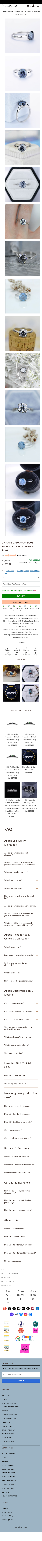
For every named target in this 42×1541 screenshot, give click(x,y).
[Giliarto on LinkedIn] (33, 1299)
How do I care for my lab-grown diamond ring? (21, 1192)
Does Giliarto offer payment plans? (21, 1244)
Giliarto (17, 1527)
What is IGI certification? (21, 888)
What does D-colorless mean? (21, 872)
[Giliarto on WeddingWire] (9, 1310)
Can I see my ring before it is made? (21, 1011)
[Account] (33, 6)
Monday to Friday (7, 1516)
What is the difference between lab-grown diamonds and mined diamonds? (21, 863)
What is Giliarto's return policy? (21, 1156)
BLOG (4, 1457)
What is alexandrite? (21, 947)
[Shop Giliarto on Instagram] (26, 1316)
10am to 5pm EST (7, 1520)
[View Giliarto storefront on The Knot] (21, 1333)
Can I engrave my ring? (21, 1053)
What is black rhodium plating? (21, 1044)
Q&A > (3, 1269)
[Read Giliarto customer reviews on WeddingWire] (35, 1326)
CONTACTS (5, 1492)
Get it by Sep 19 (34, 561)
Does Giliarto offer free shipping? (21, 1114)
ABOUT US (5, 1395)
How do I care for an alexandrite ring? (21, 1210)
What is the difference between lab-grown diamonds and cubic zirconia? (21, 924)
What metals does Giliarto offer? (21, 1036)
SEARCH (4, 1399)
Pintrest (26, 650)
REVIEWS (5, 1461)
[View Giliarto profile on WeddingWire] (6, 1326)
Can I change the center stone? (21, 1019)
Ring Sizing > (6, 1277)
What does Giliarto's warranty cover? (21, 1164)
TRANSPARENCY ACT (8, 1430)
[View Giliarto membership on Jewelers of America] (21, 1326)
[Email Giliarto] (8, 1302)
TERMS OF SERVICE (8, 1434)
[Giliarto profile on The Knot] (6, 1350)
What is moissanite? (21, 972)
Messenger (7, 655)
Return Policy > (7, 1281)
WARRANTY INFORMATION (10, 1407)
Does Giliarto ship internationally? (21, 1122)
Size (3, 571)
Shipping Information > (10, 1273)
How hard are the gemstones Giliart (21, 980)
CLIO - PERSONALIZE (8, 1465)
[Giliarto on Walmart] (37, 1310)
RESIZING (5, 1411)
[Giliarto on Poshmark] (32, 1310)
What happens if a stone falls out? (21, 1172)
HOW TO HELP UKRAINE (9, 1496)
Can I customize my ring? (21, 1003)
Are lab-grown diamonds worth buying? (21, 905)
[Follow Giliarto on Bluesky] (21, 1316)
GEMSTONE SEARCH (8, 1488)
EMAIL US (5, 1508)
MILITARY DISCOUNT (8, 1473)
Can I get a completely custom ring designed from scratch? (21, 1028)
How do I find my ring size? (21, 1075)
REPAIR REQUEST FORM (9, 1414)
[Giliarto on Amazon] (28, 1310)
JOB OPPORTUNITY (8, 1441)
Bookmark (26, 655)
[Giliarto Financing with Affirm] (16, 1316)
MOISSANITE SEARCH (9, 1480)
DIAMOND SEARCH (8, 1484)
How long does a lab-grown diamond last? (21, 897)
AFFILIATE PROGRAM (8, 1454)
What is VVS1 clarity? (21, 880)
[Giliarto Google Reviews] (19, 1310)
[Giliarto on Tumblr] (20, 1299)
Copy (35, 655)
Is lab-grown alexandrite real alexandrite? (21, 964)
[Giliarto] (9, 6)
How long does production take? (21, 1105)
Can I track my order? (21, 1130)
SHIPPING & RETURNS (9, 1403)
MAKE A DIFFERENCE (8, 1477)
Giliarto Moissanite (27, 618)
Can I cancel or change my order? (21, 1138)
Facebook (17, 650)
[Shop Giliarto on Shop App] (12, 1316)
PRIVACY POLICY (7, 1426)
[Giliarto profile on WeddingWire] (6, 1340)
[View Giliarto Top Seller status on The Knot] (35, 1333)
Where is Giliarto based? (21, 1228)
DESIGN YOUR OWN (8, 1469)
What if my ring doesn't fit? (21, 1083)
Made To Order (23, 563)
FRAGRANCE (6, 1422)
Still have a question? (21, 1260)
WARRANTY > (6, 1286)
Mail (35, 650)
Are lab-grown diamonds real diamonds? (21, 854)
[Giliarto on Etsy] (14, 1310)
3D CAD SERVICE (7, 1437)
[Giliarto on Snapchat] (8, 1299)
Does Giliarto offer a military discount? (21, 1252)
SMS (17, 655)
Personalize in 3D (21, 602)
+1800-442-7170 (7, 1512)
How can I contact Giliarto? (21, 1236)
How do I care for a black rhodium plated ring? (21, 1201)
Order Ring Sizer (23, 571)
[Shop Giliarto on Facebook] (30, 1316)
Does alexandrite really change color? (21, 955)
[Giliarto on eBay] (23, 1310)
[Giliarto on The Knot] (5, 1310)
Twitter (7, 650)
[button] (38, 6)
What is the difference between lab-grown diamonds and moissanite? (21, 914)
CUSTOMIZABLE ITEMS (9, 1418)
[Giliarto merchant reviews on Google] (25, 1341)
